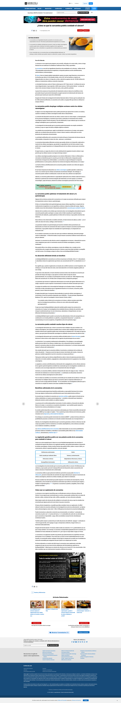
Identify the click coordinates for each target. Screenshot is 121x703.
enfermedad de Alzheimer (57, 413)
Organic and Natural (65, 655)
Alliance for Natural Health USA (67, 650)
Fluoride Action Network (47, 658)
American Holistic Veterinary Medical (87, 654)
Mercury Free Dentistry (47, 652)
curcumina (39, 68)
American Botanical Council (66, 656)
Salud (40, 8)
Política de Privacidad (62, 700)
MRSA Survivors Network (66, 659)
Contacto (44, 668)
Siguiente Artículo (84, 623)
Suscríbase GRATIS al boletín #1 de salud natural (40, 13)
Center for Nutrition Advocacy (48, 659)
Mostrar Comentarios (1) (60, 632)
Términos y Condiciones (47, 670)
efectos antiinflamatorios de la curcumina (48, 428)
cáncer (38, 75)
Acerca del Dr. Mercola (87, 8)
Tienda (94, 8)
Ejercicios (58, 8)
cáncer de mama (76, 336)
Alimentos (68, 8)
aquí (48, 684)
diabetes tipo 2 (53, 432)
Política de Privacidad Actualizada (49, 671)
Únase (90, 3)
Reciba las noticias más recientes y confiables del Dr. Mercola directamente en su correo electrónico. (41, 641)
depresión (46, 413)
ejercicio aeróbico (63, 396)
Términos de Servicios (76, 700)
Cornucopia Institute (65, 652)
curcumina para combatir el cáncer (76, 208)
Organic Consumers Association (49, 650)
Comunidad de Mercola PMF (29, 671)
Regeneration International (48, 653)
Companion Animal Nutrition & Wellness (88, 651)
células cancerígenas (61, 169)
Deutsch (71, 5)
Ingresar (85, 3)
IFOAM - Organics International (67, 658)
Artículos (77, 8)
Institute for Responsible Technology (68, 653)
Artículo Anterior (36, 623)
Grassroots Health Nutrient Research (50, 656)
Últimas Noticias (30, 8)
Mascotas (48, 8)
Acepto (85, 700)
